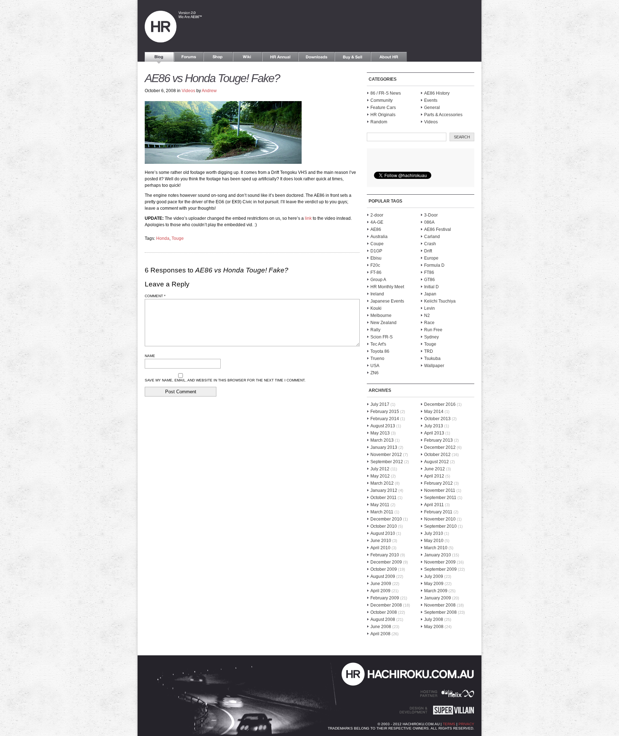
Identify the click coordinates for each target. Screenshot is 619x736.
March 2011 (381, 511)
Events (430, 100)
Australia (379, 236)
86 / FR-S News (385, 93)
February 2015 (384, 411)
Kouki (376, 308)
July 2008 (433, 619)
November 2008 (440, 605)
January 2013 (383, 447)
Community (381, 100)
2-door (376, 215)
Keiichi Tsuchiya (440, 301)
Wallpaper (434, 365)
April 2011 (434, 504)
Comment (155, 296)
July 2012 (379, 468)
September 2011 (440, 497)
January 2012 (383, 490)
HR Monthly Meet (387, 286)
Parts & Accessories (443, 114)
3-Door (431, 215)
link (308, 218)
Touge (178, 238)
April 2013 (434, 433)
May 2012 (380, 476)
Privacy (466, 724)
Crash (430, 243)
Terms (449, 724)
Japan (430, 293)
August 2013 (382, 425)
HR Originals (382, 114)
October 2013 (437, 418)
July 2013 (433, 425)
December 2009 (386, 562)
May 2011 (379, 504)
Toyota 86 (379, 351)
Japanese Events (387, 301)
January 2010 (437, 554)
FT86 (429, 272)
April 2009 (380, 590)
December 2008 (386, 605)
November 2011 (439, 490)
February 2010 (384, 554)
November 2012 (386, 454)
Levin (429, 308)
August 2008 (382, 619)
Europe (431, 258)
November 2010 (440, 519)
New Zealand (383, 322)
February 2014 (384, 418)
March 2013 (382, 440)
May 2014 (433, 411)
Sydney (431, 336)
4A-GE (376, 222)
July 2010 (433, 533)
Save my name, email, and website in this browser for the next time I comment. (225, 380)
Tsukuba (432, 358)
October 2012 (437, 454)
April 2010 (380, 547)
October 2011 (383, 497)
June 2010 (380, 540)
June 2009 (380, 583)
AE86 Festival (437, 229)
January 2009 (437, 597)
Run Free (433, 329)
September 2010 (440, 526)
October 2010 (383, 526)
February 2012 (438, 483)
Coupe (377, 243)
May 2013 (380, 433)
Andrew (209, 90)
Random (378, 121)
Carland (432, 236)
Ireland (377, 293)
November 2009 (440, 562)
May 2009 (433, 583)
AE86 (375, 229)
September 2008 (440, 612)
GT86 (429, 279)
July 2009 (433, 576)
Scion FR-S (381, 336)
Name (150, 356)
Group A (378, 279)
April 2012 (434, 476)
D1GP (376, 250)
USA (374, 365)
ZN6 (374, 372)
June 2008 (380, 626)
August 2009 (382, 576)
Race (429, 322)
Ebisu (376, 258)
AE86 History (437, 93)
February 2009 (384, 597)
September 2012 (386, 461)
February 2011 (438, 511)
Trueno (377, 358)
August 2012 (436, 461)
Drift (428, 250)
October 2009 (383, 569)
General (432, 107)
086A (429, 222)
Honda (162, 238)
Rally (375, 329)
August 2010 (382, 533)
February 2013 (438, 440)
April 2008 (380, 633)
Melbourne (381, 315)
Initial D (431, 286)
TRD (428, 351)
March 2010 (435, 547)
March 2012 (382, 483)
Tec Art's (378, 344)
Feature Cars (383, 107)
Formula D (434, 265)
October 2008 (383, 612)
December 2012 (440, 447)
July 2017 (379, 404)
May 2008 (433, 626)
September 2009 (440, 569)
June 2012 (434, 468)
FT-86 (376, 272)
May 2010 (433, 540)
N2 (427, 315)
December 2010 (386, 519)
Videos (188, 90)
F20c (375, 265)
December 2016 (440, 404)
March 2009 (435, 590)
